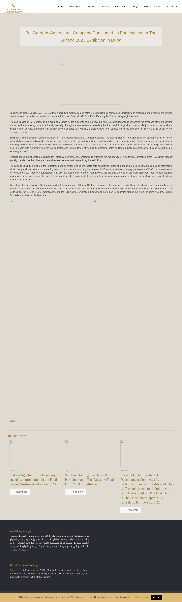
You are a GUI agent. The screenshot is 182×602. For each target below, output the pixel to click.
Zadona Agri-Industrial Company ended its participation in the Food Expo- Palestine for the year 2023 (33, 479)
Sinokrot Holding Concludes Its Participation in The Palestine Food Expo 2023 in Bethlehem (89, 479)
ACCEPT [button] (157, 597)
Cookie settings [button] (141, 597)
